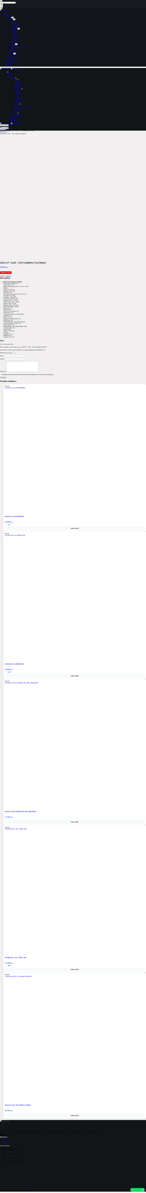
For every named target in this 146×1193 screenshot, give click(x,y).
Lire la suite (75, 528)
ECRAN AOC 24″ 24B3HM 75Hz (14, 664)
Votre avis (3, 371)
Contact (5, 1141)
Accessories (13, 79)
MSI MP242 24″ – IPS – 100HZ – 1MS (15, 957)
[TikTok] (3, 1135)
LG (9, 524)
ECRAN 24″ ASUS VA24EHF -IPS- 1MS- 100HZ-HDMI (20, 811)
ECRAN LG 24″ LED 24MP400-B (14, 516)
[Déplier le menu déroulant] (17, 79)
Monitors (8, 276)
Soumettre (3, 377)
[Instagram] (5, 1135)
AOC (9, 672)
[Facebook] (1, 1135)
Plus (4, 71)
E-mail (2, 359)
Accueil (9, 73)
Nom (2, 356)
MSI (9, 965)
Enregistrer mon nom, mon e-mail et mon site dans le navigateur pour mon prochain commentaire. (28, 374)
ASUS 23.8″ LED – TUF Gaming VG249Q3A (18, 1105)
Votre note (3, 353)
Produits (9, 74)
